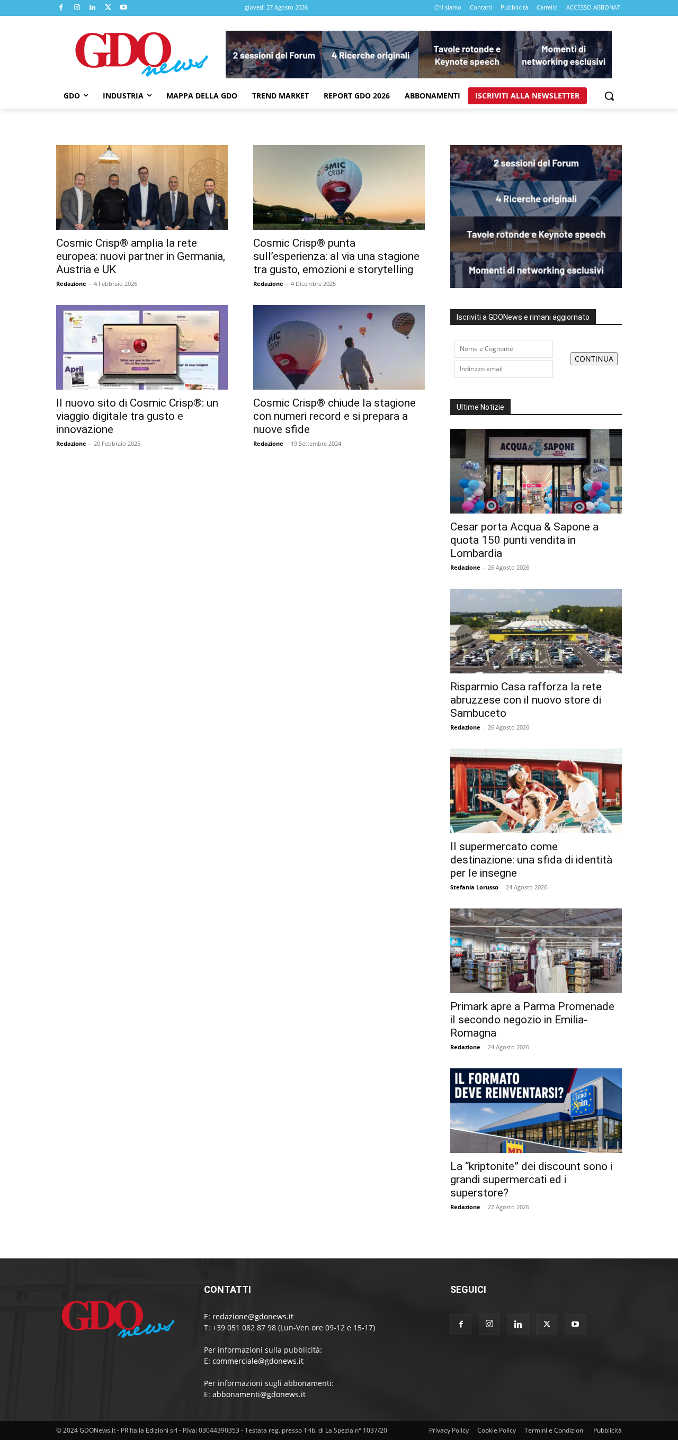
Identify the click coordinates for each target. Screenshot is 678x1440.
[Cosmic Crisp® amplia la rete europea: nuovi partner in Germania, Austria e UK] (142, 187)
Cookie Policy (496, 1430)
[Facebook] (61, 8)
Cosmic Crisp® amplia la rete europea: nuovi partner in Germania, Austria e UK (140, 256)
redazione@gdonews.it (252, 1316)
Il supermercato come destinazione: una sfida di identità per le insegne (531, 859)
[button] (609, 96)
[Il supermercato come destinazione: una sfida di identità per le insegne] (536, 791)
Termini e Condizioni (554, 1430)
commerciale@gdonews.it (258, 1361)
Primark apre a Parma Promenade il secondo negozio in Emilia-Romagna (532, 1019)
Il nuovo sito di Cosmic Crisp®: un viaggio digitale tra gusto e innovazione (137, 416)
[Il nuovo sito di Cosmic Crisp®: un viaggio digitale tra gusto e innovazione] (142, 347)
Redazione (71, 283)
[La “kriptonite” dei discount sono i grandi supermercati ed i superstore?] (536, 1110)
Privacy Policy (449, 1430)
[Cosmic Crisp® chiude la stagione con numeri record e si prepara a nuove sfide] (339, 347)
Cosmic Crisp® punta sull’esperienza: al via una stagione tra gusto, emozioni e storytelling (336, 256)
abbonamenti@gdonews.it (259, 1394)
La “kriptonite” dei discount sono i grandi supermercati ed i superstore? (531, 1179)
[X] (108, 8)
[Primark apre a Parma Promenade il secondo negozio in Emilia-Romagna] (536, 950)
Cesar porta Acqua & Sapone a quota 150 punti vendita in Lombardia (524, 540)
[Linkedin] (92, 8)
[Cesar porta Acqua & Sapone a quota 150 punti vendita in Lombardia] (536, 471)
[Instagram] (77, 8)
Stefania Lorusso (474, 887)
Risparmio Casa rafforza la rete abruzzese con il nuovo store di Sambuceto (526, 699)
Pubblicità (607, 1430)
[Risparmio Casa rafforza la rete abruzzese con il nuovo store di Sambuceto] (536, 631)
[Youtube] (124, 8)
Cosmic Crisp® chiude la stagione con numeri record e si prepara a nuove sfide (334, 416)
